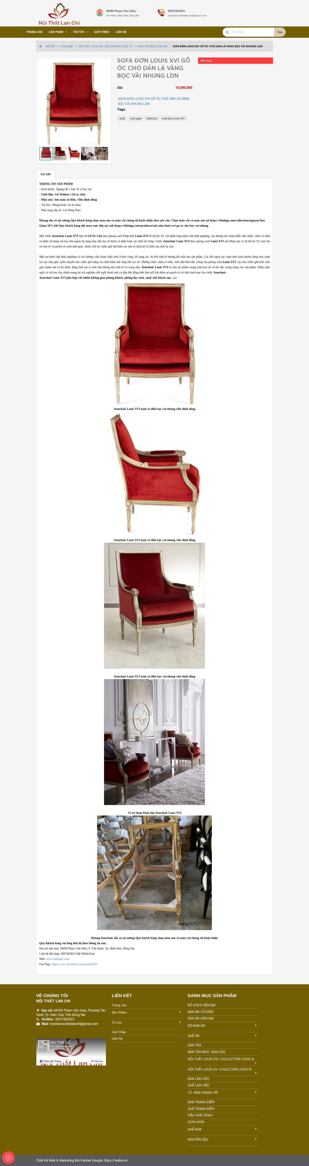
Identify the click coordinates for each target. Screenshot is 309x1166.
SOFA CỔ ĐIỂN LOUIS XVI (152, 46)
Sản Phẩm (56, 32)
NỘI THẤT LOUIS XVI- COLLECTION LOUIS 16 (105, 46)
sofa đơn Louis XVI (173, 118)
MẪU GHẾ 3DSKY (200, 1115)
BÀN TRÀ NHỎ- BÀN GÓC (207, 1052)
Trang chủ (34, 32)
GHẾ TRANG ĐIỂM (201, 1109)
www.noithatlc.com (57, 959)
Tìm (280, 32)
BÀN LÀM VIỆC (199, 1079)
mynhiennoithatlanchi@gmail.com (74, 1024)
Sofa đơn (151, 118)
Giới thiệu (101, 32)
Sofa (122, 118)
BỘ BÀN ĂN (196, 1026)
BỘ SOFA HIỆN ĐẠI (201, 1005)
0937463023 (64, 1019)
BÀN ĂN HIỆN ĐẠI (201, 1018)
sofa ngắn (135, 118)
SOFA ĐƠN (196, 1122)
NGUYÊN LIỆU (198, 1139)
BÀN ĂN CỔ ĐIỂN (200, 1012)
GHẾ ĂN (50, 46)
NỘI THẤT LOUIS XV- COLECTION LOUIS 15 (219, 1069)
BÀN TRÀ (194, 1045)
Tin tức (78, 32)
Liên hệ (121, 32)
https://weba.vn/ (116, 1160)
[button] (104, 64)
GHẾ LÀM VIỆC (199, 1085)
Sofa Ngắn (66, 46)
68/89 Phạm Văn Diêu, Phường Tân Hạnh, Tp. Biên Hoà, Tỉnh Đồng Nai (70, 1012)
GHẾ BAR (194, 1129)
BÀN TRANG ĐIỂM (201, 1102)
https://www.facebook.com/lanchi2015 (75, 964)
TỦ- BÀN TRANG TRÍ (203, 1093)
